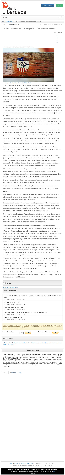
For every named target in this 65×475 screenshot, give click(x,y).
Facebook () (13, 372)
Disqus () (5, 372)
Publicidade (29, 463)
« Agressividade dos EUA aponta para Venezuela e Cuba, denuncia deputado (24, 343)
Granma (31, 47)
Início (4, 18)
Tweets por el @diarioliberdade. (11, 287)
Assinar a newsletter (47, 5)
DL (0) (20, 372)
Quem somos (14, 463)
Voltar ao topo (60, 471)
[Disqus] (32, 395)
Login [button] (59, 5)
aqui (54, 471)
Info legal (22, 463)
